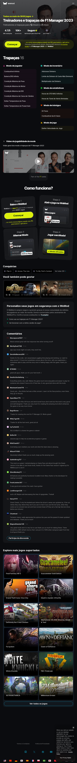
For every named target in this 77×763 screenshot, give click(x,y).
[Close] (73, 727)
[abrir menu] (73, 3)
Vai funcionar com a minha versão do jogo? (25, 323)
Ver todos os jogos (38, 703)
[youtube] (51, 752)
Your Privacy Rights (65, 757)
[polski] (38, 761)
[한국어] (21, 761)
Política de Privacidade (42, 743)
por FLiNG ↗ (47, 33)
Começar (12, 44)
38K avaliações (7, 33)
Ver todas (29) (60, 271)
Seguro (31, 30)
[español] (27, 761)
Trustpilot (44, 315)
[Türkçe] (55, 761)
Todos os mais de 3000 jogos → (18, 16)
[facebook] (43, 752)
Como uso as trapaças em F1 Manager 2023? (26, 319)
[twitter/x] (34, 752)
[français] (33, 761)
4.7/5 (7, 30)
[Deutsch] (16, 761)
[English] (5, 761)
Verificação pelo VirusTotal (32, 33)
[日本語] (50, 761)
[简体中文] (10, 761)
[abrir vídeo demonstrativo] (38, 161)
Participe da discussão (19, 538)
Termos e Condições (23, 743)
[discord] (26, 752)
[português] (44, 761)
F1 (40, 177)
